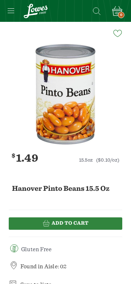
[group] (65, 94)
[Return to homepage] (36, 11)
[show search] (96, 11)
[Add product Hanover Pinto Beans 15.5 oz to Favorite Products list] (117, 33)
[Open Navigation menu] (11, 11)
